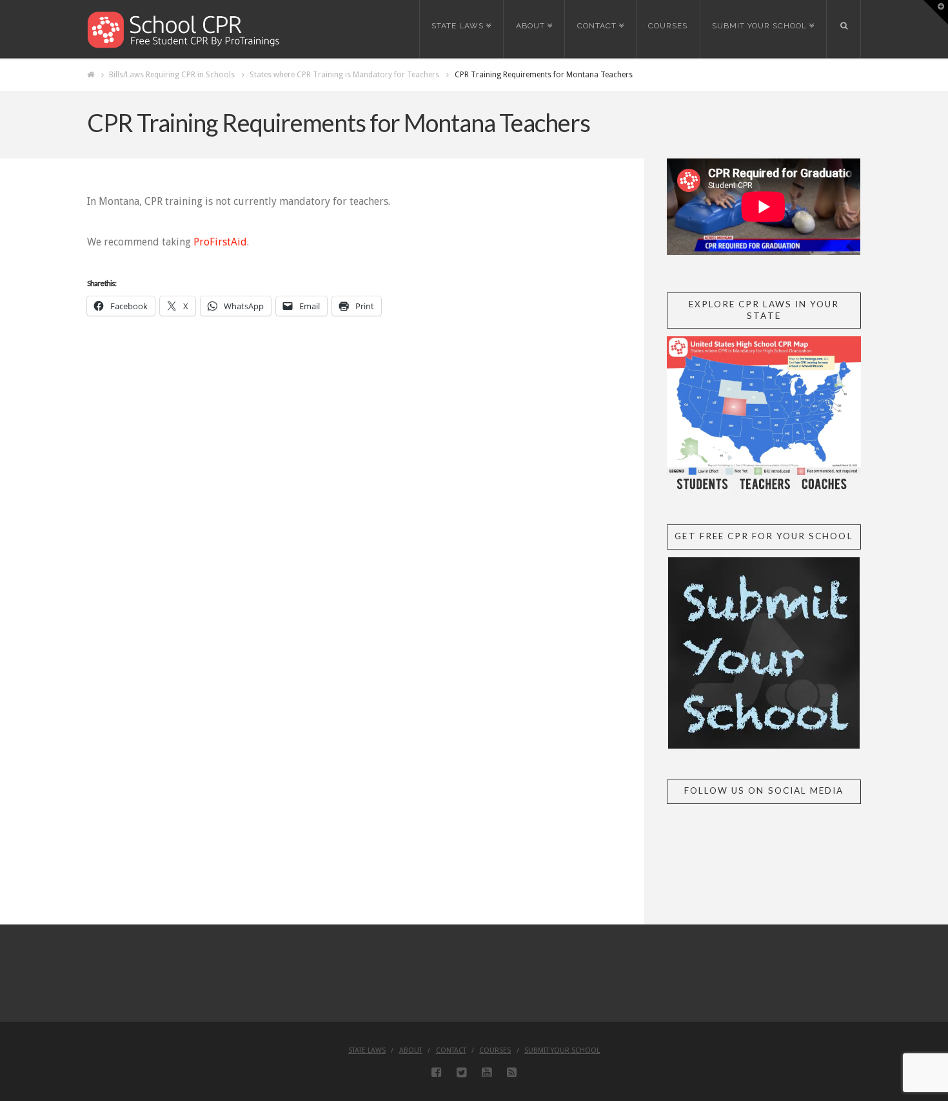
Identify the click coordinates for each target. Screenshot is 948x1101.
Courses (495, 1050)
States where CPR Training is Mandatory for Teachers (344, 74)
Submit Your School (562, 1050)
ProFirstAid (220, 242)
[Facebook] (436, 1072)
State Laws (367, 1050)
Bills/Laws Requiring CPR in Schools (172, 74)
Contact (451, 1050)
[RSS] (512, 1072)
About (410, 1050)
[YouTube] (486, 1072)
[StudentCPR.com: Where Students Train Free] (184, 28)
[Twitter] (461, 1072)
